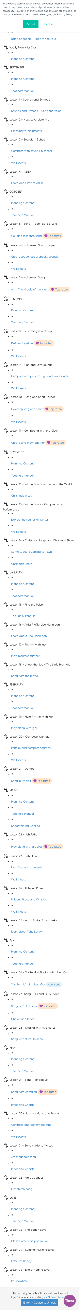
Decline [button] (48, 24)
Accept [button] (31, 24)
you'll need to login (56, 1297)
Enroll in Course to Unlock (39, 1302)
